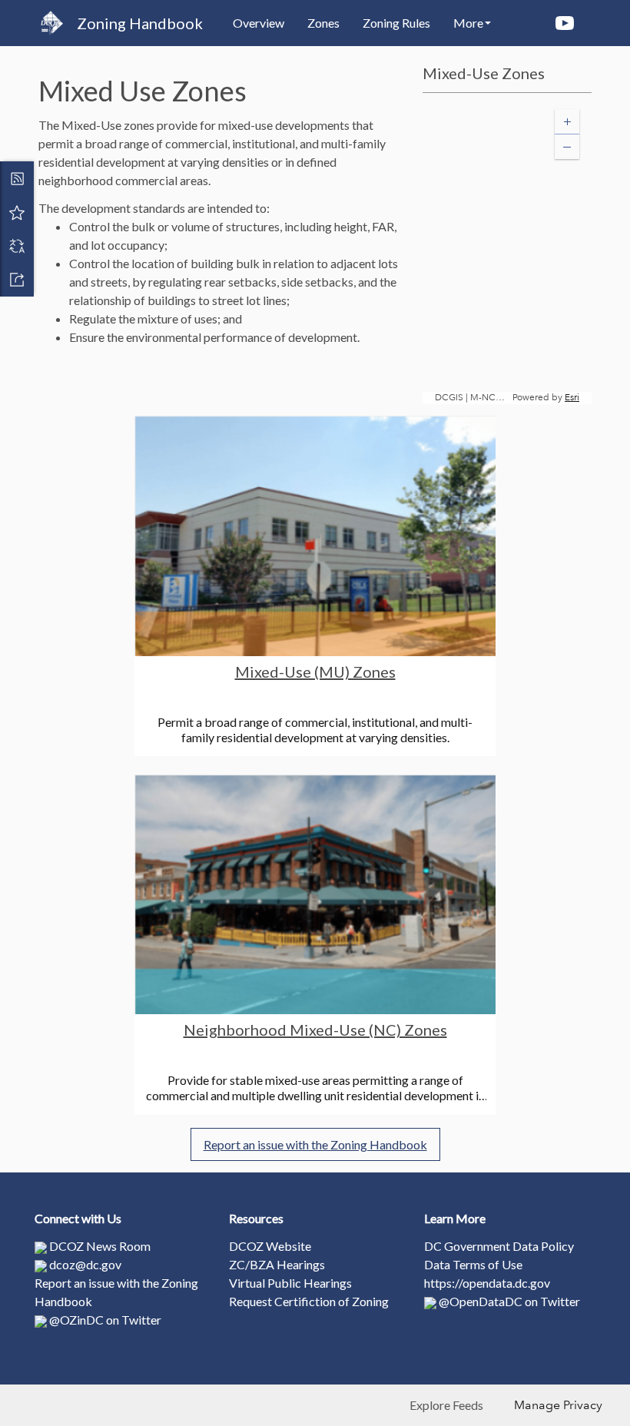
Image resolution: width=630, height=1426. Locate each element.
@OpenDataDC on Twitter (509, 1301)
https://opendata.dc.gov (487, 1282)
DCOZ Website (270, 1246)
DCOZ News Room (100, 1246)
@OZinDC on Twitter (105, 1319)
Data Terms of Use (473, 1264)
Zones (323, 22)
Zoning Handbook (140, 23)
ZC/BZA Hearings (277, 1264)
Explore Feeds (446, 1405)
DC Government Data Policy (499, 1246)
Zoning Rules (396, 22)
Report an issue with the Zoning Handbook (315, 1144)
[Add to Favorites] (17, 212)
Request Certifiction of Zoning (309, 1301)
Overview (258, 22)
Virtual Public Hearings (290, 1282)
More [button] (468, 22)
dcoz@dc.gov (85, 1264)
